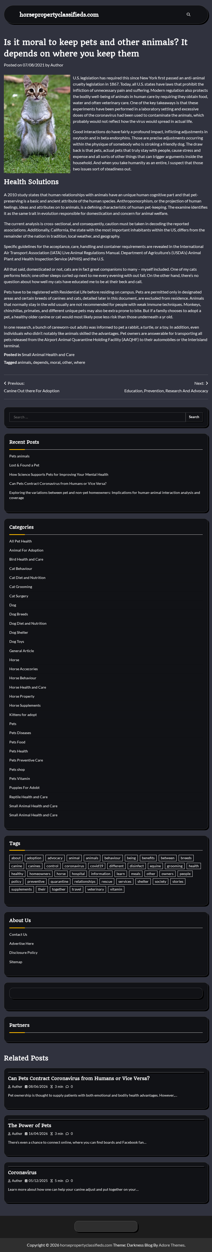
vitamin (116, 889)
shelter (143, 881)
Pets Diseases (20, 733)
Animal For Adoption (26, 550)
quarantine (59, 881)
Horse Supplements (25, 705)
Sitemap (15, 962)
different (116, 866)
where (79, 362)
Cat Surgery (18, 596)
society (160, 881)
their (42, 889)
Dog (12, 605)
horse (61, 874)
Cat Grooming (20, 587)
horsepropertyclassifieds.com (59, 14)
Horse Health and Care (27, 687)
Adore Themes (172, 1244)
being (131, 858)
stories (177, 881)
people (185, 874)
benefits (148, 858)
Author (56, 64)
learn (121, 874)
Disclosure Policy (23, 953)
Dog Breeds (18, 614)
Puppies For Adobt (24, 788)
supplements (21, 889)
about (16, 858)
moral (55, 362)
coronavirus (74, 866)
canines (34, 866)
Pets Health (18, 751)
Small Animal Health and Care (48, 354)
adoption (34, 858)
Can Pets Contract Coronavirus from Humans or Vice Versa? (58, 483)
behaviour (112, 858)
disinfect (137, 866)
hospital (78, 874)
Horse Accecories (23, 669)
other (67, 362)
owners (167, 874)
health (194, 866)
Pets (12, 724)
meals (135, 874)
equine (155, 866)
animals (24, 362)
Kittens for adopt (23, 715)
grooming (175, 866)
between (168, 858)
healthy (17, 874)
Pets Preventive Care (26, 760)
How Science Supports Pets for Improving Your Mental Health (58, 474)
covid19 (96, 866)
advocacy (55, 858)
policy (16, 881)
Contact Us (18, 934)
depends (40, 362)
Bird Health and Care (26, 559)
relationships (84, 881)
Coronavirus (22, 1172)
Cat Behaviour (20, 569)
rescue (107, 881)
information (100, 874)
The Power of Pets (29, 1125)
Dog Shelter (18, 632)
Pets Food (17, 742)
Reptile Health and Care (28, 797)
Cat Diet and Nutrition (27, 578)
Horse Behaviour (22, 678)
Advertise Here (21, 943)
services (124, 881)
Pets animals (19, 456)
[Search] (188, 14)
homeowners (39, 874)
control (52, 866)
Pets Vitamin (19, 778)
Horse (14, 660)
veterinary (95, 889)
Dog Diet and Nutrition (28, 623)
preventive (35, 881)
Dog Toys (16, 641)
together (59, 889)
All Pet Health (20, 541)
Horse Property (21, 696)
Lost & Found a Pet (24, 465)
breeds (186, 858)
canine (16, 866)
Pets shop (17, 769)
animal (74, 858)
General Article (21, 651)
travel (76, 889)
